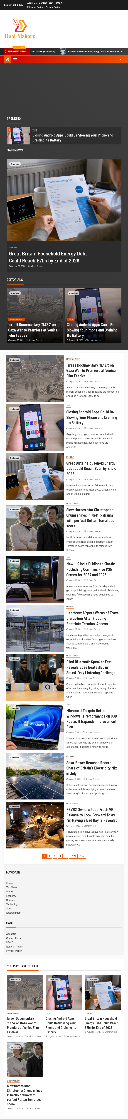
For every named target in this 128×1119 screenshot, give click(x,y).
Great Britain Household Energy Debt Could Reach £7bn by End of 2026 (60, 51)
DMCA (58, 3)
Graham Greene (36, 266)
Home (9, 883)
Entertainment (17, 319)
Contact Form (46, 3)
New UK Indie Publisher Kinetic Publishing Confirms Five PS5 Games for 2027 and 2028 (90, 569)
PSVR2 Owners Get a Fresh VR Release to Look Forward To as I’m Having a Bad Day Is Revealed (91, 814)
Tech (34, 130)
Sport (9, 908)
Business (70, 757)
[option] (64, 135)
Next (82, 856)
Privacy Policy (52, 7)
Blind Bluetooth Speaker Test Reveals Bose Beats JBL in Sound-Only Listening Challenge (90, 667)
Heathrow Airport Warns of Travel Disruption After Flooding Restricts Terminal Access (92, 618)
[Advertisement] (64, 89)
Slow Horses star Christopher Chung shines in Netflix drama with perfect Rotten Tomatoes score (24, 1095)
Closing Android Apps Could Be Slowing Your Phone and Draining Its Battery (92, 330)
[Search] (121, 60)
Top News (11, 887)
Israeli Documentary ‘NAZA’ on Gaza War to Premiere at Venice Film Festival (33, 330)
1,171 (73, 856)
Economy (13, 247)
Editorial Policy (35, 7)
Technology (12, 904)
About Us (32, 3)
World (9, 891)
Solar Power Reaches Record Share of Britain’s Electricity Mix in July (91, 768)
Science (10, 900)
